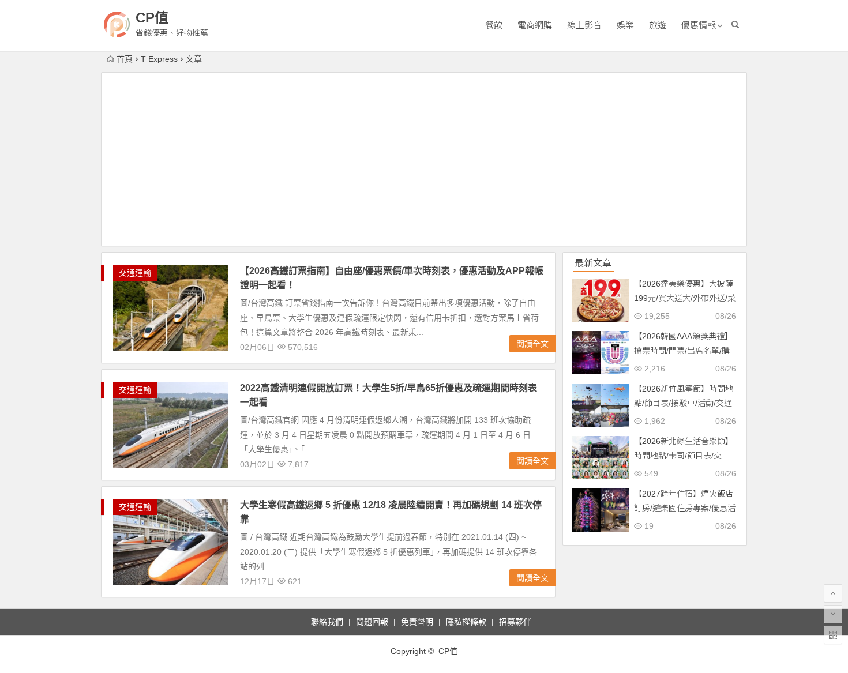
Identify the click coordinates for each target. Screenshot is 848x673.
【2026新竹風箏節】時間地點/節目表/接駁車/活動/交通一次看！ (683, 403)
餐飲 (493, 25)
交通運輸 (135, 272)
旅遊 (657, 25)
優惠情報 (698, 25)
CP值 (152, 17)
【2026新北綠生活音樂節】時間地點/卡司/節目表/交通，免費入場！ (683, 456)
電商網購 (534, 25)
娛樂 (625, 25)
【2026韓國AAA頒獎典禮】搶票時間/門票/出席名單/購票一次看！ (683, 351)
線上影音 (584, 25)
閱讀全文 (532, 343)
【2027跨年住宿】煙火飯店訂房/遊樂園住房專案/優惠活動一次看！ (685, 508)
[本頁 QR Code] (833, 635)
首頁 (125, 58)
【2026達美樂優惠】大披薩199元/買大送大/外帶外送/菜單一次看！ (685, 298)
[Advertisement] (424, 159)
